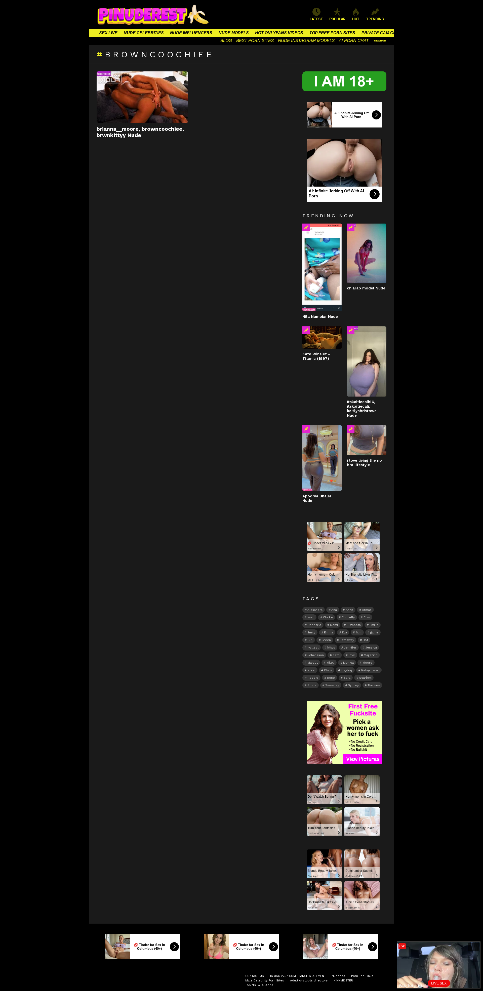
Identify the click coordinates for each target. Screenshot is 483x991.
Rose (331, 677)
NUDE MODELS (234, 33)
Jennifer (350, 647)
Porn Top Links (362, 976)
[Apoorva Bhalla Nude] (322, 458)
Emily (311, 632)
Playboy (346, 670)
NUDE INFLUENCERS (191, 33)
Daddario (314, 625)
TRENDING (375, 19)
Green (326, 640)
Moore (367, 662)
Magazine (371, 655)
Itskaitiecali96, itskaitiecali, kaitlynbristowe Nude (362, 409)
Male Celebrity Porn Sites (264, 980)
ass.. (310, 617)
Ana (334, 610)
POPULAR (337, 19)
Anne (349, 610)
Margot (312, 662)
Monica (348, 662)
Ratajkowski (370, 670)
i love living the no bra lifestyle (364, 462)
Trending (306, 227)
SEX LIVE (108, 33)
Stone (311, 685)
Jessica (371, 647)
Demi (334, 625)
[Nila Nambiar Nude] (322, 267)
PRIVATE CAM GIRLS (382, 33)
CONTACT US (254, 976)
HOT (355, 19)
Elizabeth (354, 625)
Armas (367, 610)
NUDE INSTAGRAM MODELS (306, 40)
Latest (316, 19)
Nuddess (338, 976)
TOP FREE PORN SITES (332, 33)
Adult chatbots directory (309, 980)
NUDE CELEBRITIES (144, 33)
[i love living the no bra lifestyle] (366, 440)
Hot (365, 640)
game (374, 632)
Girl (310, 640)
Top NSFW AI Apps (259, 985)
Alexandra (315, 610)
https (331, 647)
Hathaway (347, 640)
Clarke (328, 617)
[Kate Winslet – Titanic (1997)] (322, 337)
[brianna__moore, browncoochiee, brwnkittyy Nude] (142, 97)
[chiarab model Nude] (366, 253)
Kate (336, 655)
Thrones (374, 685)
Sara (347, 677)
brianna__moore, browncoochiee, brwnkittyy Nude (140, 132)
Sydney (353, 685)
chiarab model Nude (366, 288)
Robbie (312, 677)
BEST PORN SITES (255, 40)
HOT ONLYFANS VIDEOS (279, 33)
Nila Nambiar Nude (320, 316)
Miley (330, 662)
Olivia (328, 670)
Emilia (374, 625)
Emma (328, 632)
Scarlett (365, 677)
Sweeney (332, 685)
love (351, 655)
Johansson (315, 655)
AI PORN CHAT (354, 40)
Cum (367, 617)
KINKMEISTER (343, 980)
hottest (312, 647)
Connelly (348, 617)
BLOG (226, 40)
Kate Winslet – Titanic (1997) (316, 356)
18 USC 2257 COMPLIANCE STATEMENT (298, 976)
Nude (311, 670)
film (358, 632)
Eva (344, 632)
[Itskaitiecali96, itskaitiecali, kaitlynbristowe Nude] (366, 361)
